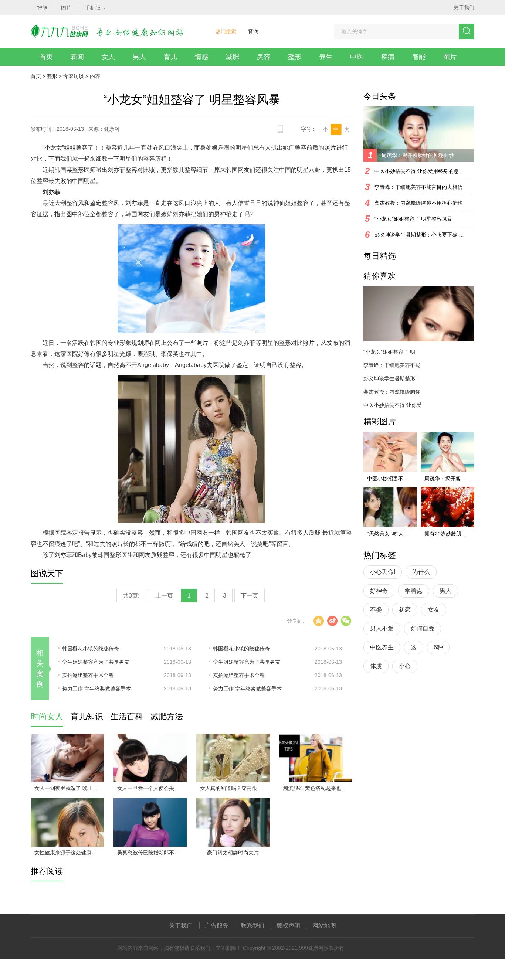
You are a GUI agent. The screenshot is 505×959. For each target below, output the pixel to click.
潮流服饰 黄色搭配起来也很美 (317, 788)
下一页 (249, 595)
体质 (376, 666)
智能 (419, 57)
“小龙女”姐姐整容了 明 (389, 352)
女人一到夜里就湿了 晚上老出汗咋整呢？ (69, 788)
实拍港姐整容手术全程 (88, 675)
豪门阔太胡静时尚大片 (233, 853)
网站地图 (324, 925)
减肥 (232, 57)
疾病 (387, 57)
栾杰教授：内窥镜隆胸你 (391, 392)
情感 (201, 57)
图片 (450, 57)
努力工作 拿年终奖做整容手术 (96, 688)
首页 (46, 57)
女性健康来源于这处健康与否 (68, 853)
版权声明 (288, 925)
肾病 (253, 31)
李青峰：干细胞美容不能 (391, 365)
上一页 (164, 595)
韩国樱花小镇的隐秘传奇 (90, 649)
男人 (139, 57)
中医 (356, 57)
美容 (263, 57)
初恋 (405, 609)
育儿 (170, 57)
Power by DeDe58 (367, 948)
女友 (434, 609)
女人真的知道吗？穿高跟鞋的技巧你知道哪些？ (235, 788)
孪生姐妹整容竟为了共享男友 (95, 662)
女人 (108, 57)
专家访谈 (73, 76)
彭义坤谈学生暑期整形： (391, 378)
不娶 (376, 609)
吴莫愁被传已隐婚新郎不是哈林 (152, 853)
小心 (405, 666)
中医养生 (382, 647)
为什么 (421, 572)
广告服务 (216, 925)
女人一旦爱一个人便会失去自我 (152, 788)
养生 (325, 57)
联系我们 (252, 925)
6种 (438, 647)
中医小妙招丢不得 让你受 (392, 405)
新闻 (77, 57)
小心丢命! (382, 572)
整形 (294, 57)
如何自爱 (422, 628)
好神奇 (379, 591)
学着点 (414, 591)
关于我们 (464, 7)
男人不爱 (382, 628)
